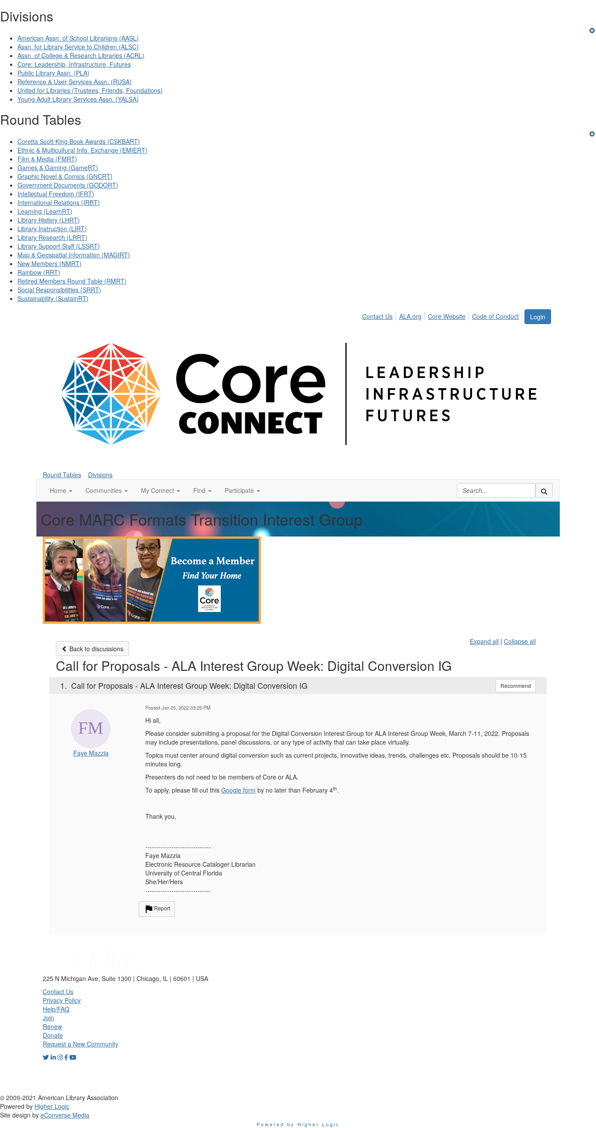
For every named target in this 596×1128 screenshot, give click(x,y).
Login (537, 316)
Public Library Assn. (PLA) (53, 72)
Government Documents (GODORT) (67, 185)
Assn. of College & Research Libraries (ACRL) (80, 55)
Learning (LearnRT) (44, 211)
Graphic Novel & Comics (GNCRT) (65, 176)
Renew (52, 1026)
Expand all (484, 641)
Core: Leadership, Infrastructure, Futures (74, 64)
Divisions (100, 474)
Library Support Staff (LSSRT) (58, 246)
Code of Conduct (495, 316)
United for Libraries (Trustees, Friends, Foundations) (90, 90)
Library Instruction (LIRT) (52, 228)
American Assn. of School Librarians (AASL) (78, 38)
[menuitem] (379, 315)
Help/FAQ (56, 1009)
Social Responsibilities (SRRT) (59, 289)
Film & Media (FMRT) (47, 158)
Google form (238, 790)
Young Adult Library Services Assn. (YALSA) (78, 99)
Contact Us (377, 316)
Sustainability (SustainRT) (53, 298)
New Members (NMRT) (49, 263)
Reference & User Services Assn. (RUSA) (74, 81)
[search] (544, 490)
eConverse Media (65, 1115)
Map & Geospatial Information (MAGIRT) (73, 254)
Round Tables (62, 474)
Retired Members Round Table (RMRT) (72, 281)
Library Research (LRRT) (52, 237)
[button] (61, 490)
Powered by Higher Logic (298, 1124)
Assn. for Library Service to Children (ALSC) (78, 46)
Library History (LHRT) (48, 219)
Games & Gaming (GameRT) (57, 167)
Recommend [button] (515, 685)
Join (48, 1017)
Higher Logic (51, 1106)
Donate (53, 1035)
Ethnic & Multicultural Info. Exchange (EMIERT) (82, 150)
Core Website (447, 316)
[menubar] (442, 315)
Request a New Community (80, 1043)
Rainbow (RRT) (38, 272)
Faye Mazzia (91, 753)
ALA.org (410, 316)
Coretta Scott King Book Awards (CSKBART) (78, 141)
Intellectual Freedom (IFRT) (55, 193)
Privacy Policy (62, 1000)
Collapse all (520, 641)
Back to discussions (95, 648)
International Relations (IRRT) (58, 202)
